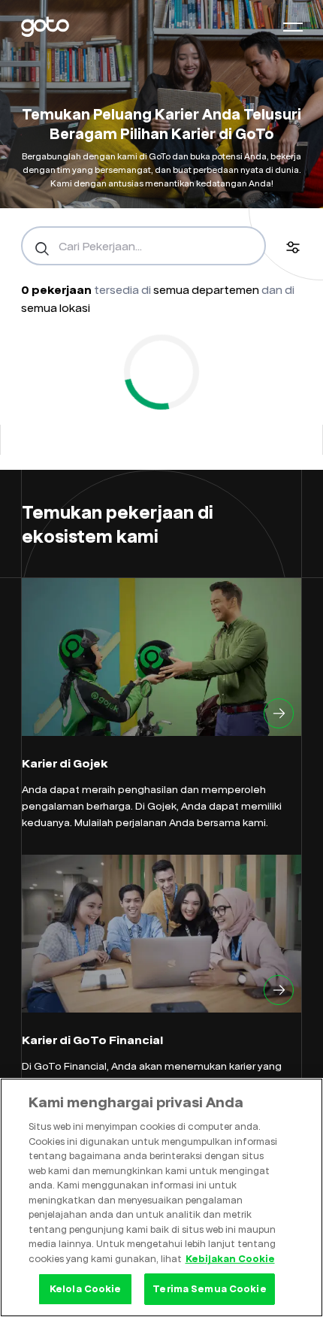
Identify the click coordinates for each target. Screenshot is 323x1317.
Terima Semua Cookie (209, 1288)
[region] (161, 1197)
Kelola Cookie (86, 1288)
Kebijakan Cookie (230, 1258)
